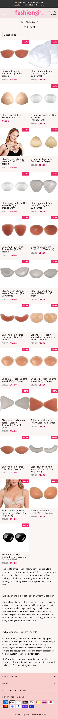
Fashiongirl (10, 676)
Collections (31, 22)
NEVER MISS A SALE (13, 697)
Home (23, 22)
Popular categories (15, 690)
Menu (5, 683)
